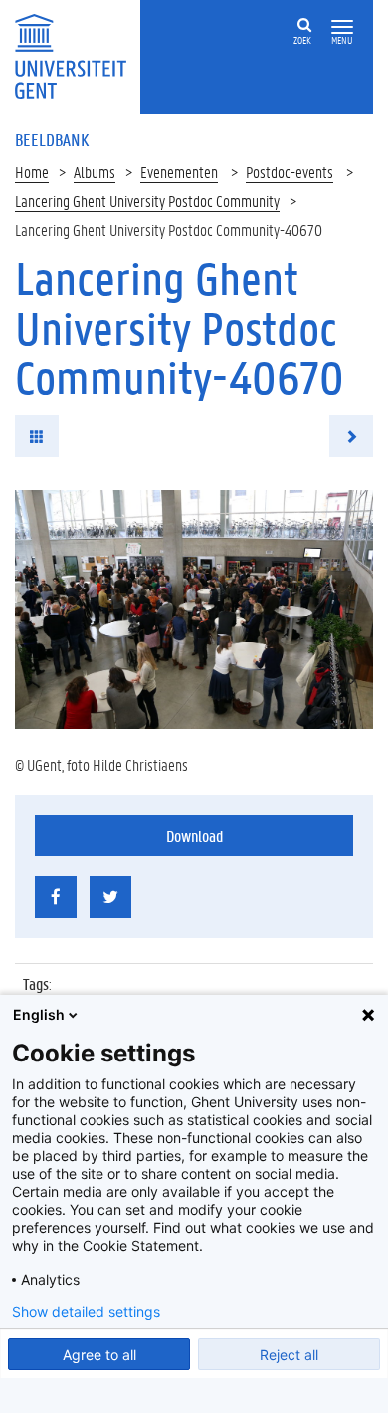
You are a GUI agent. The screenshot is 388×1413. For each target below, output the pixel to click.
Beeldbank (52, 139)
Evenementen (179, 171)
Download (194, 835)
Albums (94, 171)
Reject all (289, 1354)
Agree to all (99, 1354)
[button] (342, 27)
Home (32, 171)
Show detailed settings (86, 1312)
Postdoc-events (289, 171)
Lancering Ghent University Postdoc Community (147, 200)
